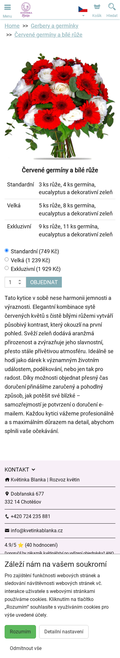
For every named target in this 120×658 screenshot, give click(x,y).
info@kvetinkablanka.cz (36, 530)
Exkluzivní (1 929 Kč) (36, 269)
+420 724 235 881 (30, 516)
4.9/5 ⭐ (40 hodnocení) (31, 545)
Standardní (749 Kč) (35, 251)
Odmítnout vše (26, 648)
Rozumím (20, 632)
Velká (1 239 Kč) (30, 260)
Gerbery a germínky (54, 25)
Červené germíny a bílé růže (48, 34)
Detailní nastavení (63, 632)
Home (12, 25)
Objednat (44, 282)
